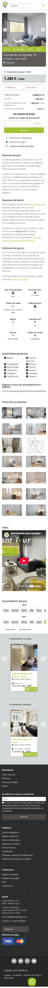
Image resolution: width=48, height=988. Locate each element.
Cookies (7, 975)
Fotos (6, 49)
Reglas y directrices (10, 836)
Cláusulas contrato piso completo (16, 859)
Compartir (9, 62)
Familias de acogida (10, 878)
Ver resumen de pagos (24, 114)
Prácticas (6, 778)
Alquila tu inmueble (10, 874)
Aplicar (38, 123)
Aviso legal (8, 978)
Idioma (8, 929)
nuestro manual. (20, 279)
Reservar (24, 130)
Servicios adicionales (11, 840)
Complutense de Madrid (22, 240)
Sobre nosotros (8, 774)
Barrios (5, 786)
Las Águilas (35, 204)
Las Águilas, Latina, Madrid (15, 58)
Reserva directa (8, 847)
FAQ (4, 882)
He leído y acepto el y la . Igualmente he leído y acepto (23, 806)
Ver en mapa (18, 49)
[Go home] (5, 4)
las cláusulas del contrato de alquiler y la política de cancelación (22, 808)
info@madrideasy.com (17, 917)
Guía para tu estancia (11, 843)
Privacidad (17, 975)
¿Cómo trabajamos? (11, 832)
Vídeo (30, 49)
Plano (39, 49)
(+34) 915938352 (18, 921)
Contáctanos (7, 851)
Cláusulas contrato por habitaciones (17, 855)
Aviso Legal (27, 802)
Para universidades (10, 782)
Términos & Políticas (32, 975)
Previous (5, 29)
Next (43, 29)
